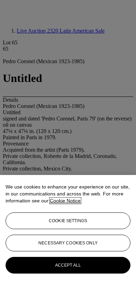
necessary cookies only (68, 243)
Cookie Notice (65, 200)
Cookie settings (68, 220)
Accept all (68, 265)
